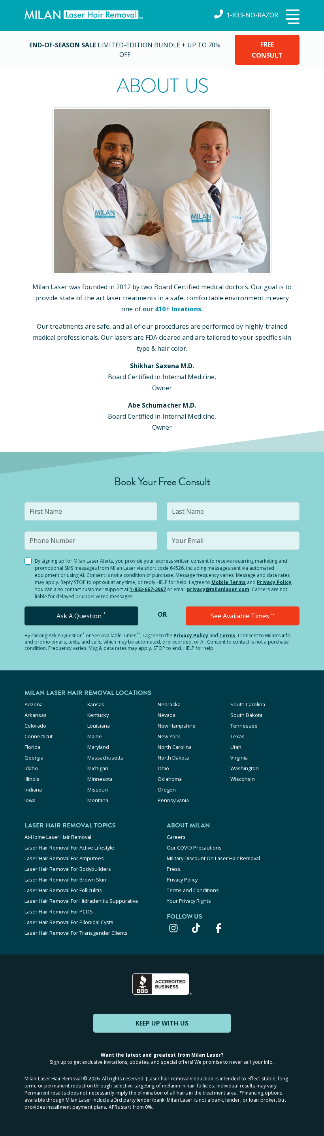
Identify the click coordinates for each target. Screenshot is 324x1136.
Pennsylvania (173, 800)
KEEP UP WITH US (162, 1023)
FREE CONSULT (267, 50)
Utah (235, 746)
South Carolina (247, 704)
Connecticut (38, 736)
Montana (97, 800)
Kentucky (98, 715)
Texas (237, 736)
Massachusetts (105, 757)
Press (174, 868)
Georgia (33, 757)
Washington (244, 768)
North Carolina (175, 746)
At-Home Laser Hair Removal (57, 836)
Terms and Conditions (193, 890)
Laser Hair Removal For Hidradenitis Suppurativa (81, 900)
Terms (227, 635)
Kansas (95, 704)
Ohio (163, 768)
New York (169, 736)
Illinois (32, 778)
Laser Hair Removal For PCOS (58, 911)
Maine (94, 736)
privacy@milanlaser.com (218, 589)
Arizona (33, 704)
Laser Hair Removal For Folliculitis (63, 890)
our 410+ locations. (173, 309)
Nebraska (169, 704)
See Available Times (243, 616)
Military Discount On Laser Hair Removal (213, 858)
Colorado (35, 725)
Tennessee (244, 725)
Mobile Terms (228, 582)
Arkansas (35, 715)
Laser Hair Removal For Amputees (64, 858)
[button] (292, 17)
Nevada (166, 715)
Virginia (239, 757)
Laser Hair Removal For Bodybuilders (67, 868)
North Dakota (173, 757)
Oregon (167, 789)
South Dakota (246, 715)
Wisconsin (242, 778)
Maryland (98, 746)
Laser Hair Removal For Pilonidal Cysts (68, 922)
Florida (32, 746)
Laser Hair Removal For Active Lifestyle (69, 847)
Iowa (30, 800)
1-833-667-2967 (148, 589)
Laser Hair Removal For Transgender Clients (76, 932)
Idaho (31, 768)
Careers (176, 836)
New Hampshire (177, 725)
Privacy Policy (274, 582)
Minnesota (100, 778)
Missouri (97, 789)
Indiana (33, 789)
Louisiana (98, 725)
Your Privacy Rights (189, 900)
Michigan (97, 768)
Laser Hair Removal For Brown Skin (65, 879)
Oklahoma (170, 778)
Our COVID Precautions (194, 847)
